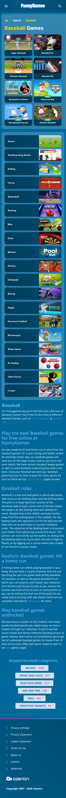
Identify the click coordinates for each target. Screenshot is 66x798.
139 (44, 690)
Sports (17, 20)
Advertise (16, 768)
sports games (35, 479)
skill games (33, 601)
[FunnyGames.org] (6, 20)
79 (49, 706)
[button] (60, 6)
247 (47, 675)
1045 (41, 668)
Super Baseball (40, 418)
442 (38, 698)
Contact (15, 761)
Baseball (31, 20)
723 (46, 683)
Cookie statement (21, 741)
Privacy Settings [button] (20, 728)
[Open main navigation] (6, 6)
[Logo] (33, 6)
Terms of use (18, 748)
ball (8, 647)
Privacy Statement (21, 734)
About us (16, 755)
